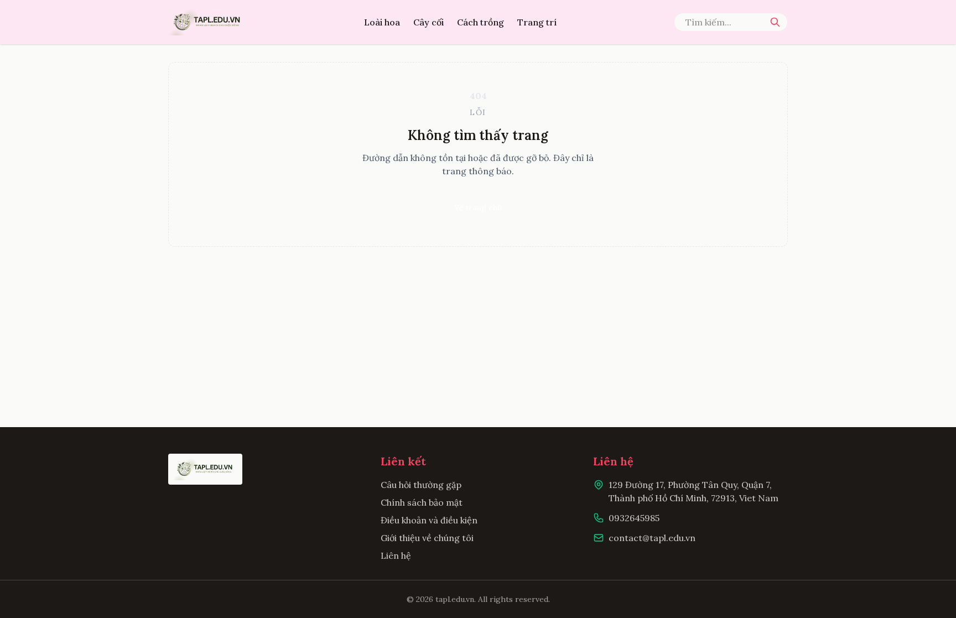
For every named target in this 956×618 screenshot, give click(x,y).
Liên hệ (396, 555)
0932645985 (634, 517)
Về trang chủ (478, 207)
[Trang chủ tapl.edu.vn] (207, 22)
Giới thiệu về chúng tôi (427, 537)
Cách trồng (480, 22)
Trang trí (537, 22)
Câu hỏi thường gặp (421, 484)
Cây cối (428, 22)
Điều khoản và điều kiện (429, 520)
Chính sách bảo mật (422, 502)
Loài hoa (382, 22)
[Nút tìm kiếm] (775, 22)
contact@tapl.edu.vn (652, 537)
